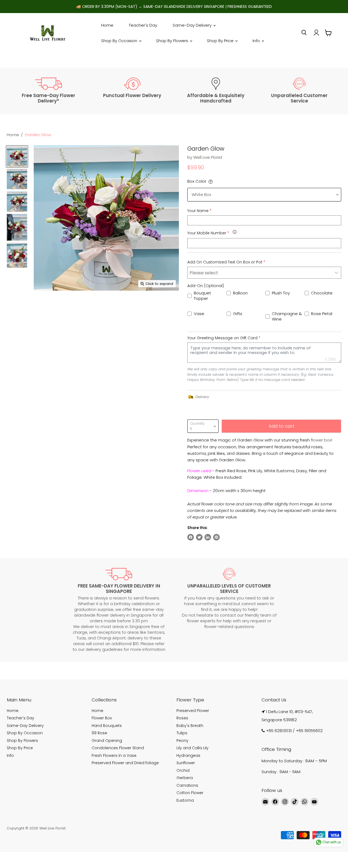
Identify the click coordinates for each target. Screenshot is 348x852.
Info (257, 40)
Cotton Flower (189, 792)
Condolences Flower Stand (118, 748)
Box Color (196, 181)
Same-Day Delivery (193, 25)
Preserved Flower (192, 710)
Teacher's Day (143, 25)
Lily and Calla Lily (192, 748)
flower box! (321, 440)
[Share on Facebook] (190, 537)
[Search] (304, 33)
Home (107, 25)
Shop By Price (221, 40)
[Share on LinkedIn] (207, 537)
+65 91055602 (309, 730)
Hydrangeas (188, 755)
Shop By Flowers (172, 40)
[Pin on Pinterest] (216, 537)
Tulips (181, 733)
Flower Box (102, 718)
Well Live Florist (207, 157)
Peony (182, 740)
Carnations (187, 785)
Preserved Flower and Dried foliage (125, 763)
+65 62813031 (279, 730)
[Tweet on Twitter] (199, 537)
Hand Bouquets (107, 725)
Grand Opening (107, 740)
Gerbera (184, 778)
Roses (182, 718)
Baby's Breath (189, 725)
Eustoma (185, 800)
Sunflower (185, 763)
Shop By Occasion (119, 40)
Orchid (182, 770)
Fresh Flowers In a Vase (114, 755)
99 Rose (99, 733)
